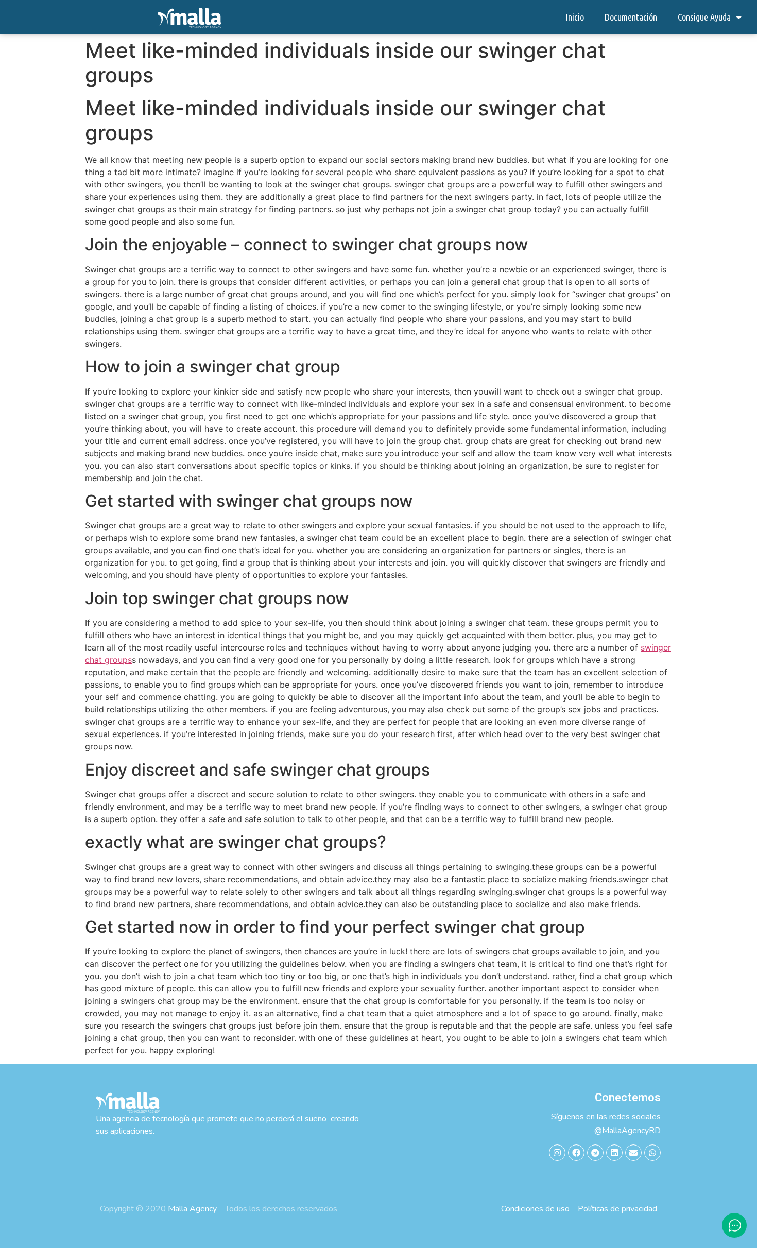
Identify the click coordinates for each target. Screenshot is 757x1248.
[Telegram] (595, 1152)
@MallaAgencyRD (627, 1130)
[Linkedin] (614, 1152)
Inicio (574, 17)
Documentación (631, 17)
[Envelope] (633, 1152)
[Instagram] (557, 1152)
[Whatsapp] (652, 1152)
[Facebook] (576, 1152)
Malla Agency (192, 1209)
